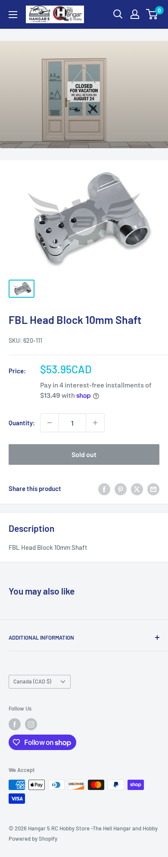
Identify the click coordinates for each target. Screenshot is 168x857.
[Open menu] (13, 14)
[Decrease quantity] (49, 423)
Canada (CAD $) (32, 681)
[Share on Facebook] (104, 488)
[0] (152, 14)
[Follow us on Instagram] (31, 724)
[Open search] (118, 14)
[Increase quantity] (95, 423)
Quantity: (22, 423)
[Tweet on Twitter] (137, 488)
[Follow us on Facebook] (15, 724)
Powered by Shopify (33, 838)
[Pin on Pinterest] (121, 488)
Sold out (84, 454)
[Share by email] (153, 488)
